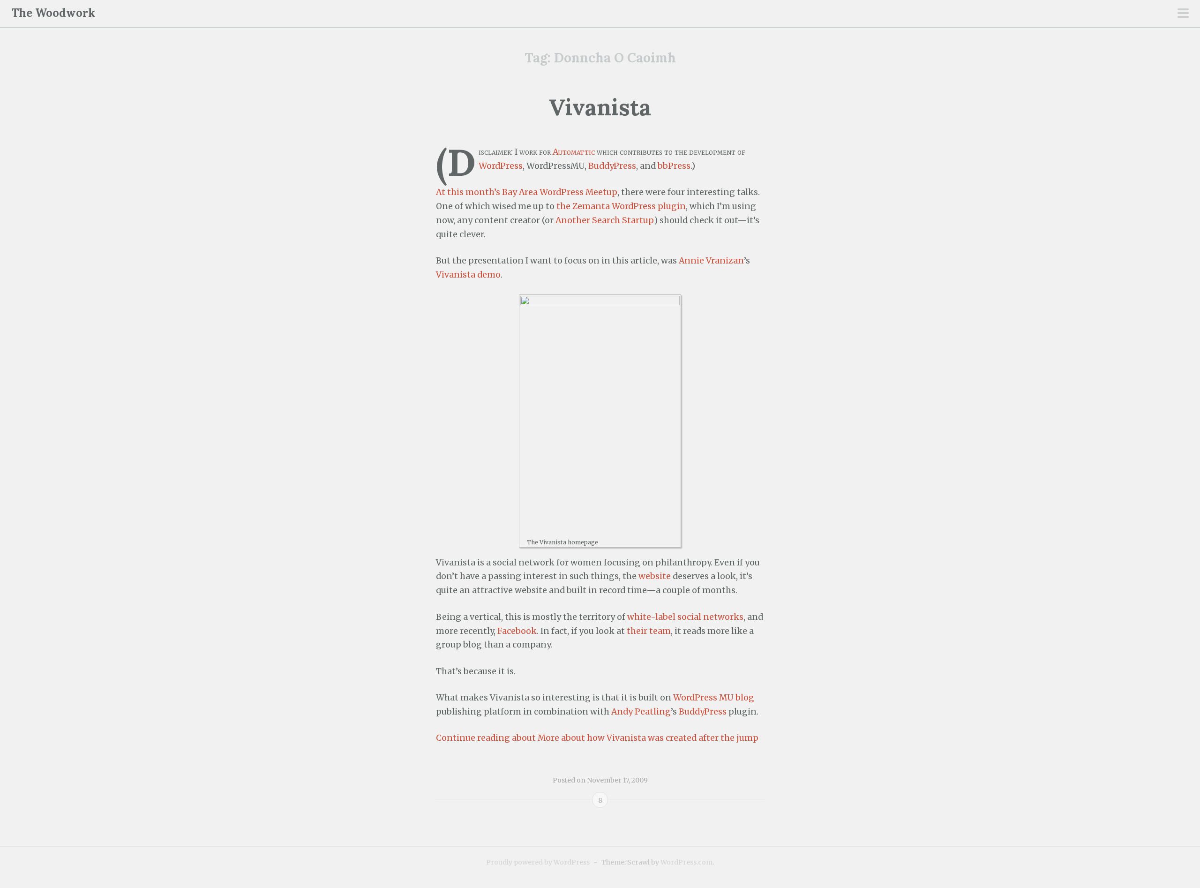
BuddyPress (612, 166)
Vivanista (600, 107)
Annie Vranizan (711, 261)
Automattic (574, 152)
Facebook (517, 631)
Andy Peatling (641, 712)
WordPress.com (686, 862)
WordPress (501, 166)
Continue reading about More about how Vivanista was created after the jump (597, 738)
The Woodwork (53, 13)
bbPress (674, 166)
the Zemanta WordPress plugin (621, 206)
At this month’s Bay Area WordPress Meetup (526, 192)
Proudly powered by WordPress (538, 862)
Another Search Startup (604, 220)
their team (649, 631)
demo (489, 275)
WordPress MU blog (713, 697)
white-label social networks (685, 617)
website (654, 576)
